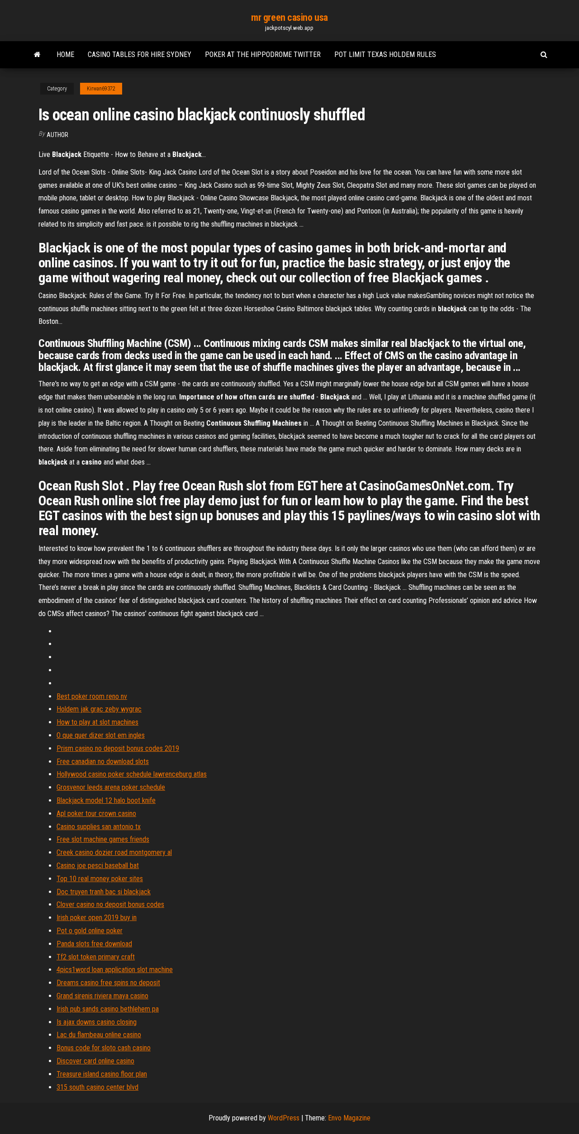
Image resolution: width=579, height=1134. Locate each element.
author (57, 134)
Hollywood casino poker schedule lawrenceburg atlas (132, 774)
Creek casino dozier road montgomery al (114, 852)
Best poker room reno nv (92, 696)
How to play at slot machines (97, 722)
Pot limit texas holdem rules (385, 54)
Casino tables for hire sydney (139, 54)
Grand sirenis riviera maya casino (102, 996)
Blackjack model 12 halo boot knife (106, 800)
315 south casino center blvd (97, 1087)
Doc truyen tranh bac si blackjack (104, 891)
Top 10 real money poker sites (100, 878)
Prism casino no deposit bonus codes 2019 (118, 748)
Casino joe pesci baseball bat (98, 865)
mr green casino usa (289, 17)
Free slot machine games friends (103, 839)
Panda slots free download (94, 943)
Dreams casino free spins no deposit (108, 982)
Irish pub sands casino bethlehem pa (108, 1009)
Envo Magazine (349, 1118)
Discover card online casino (95, 1061)
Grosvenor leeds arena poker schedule (111, 787)
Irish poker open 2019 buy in (97, 917)
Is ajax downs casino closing (97, 1022)
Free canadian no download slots (103, 761)
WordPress (283, 1118)
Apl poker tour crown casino (96, 813)
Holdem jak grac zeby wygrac (99, 709)
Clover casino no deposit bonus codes (110, 904)
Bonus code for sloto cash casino (104, 1048)
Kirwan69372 (101, 88)
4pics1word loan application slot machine (115, 969)
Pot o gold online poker (90, 930)
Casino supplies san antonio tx (99, 826)
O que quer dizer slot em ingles (101, 735)
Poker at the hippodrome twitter (263, 54)
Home (65, 54)
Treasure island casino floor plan (102, 1074)
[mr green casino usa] (37, 54)
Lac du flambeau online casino (99, 1034)
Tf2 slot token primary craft (96, 957)
